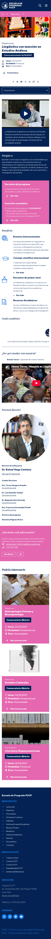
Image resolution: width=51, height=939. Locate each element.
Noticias (9, 838)
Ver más (14, 195)
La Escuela (10, 807)
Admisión (10, 821)
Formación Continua (14, 817)
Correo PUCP (11, 865)
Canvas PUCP (11, 861)
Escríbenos (9, 554)
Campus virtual (12, 858)
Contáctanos (12, 73)
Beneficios (10, 831)
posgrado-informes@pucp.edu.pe (23, 544)
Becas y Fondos (12, 828)
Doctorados (11, 814)
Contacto (10, 845)
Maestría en (19, 611)
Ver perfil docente (11, 474)
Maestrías (15, 14)
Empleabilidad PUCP (14, 868)
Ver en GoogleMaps (10, 895)
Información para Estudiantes (17, 824)
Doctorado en (22, 749)
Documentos (11, 842)
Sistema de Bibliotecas (15, 872)
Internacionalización (14, 835)
